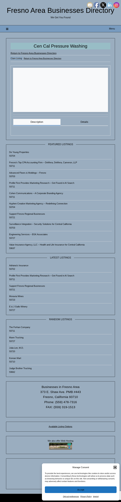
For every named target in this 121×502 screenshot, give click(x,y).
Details (84, 122)
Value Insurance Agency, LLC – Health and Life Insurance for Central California (47, 244)
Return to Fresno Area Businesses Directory (34, 53)
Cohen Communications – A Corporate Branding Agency (36, 193)
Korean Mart (15, 358)
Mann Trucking (16, 337)
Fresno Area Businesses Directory (60, 10)
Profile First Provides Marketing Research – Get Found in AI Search (41, 183)
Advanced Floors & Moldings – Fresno (27, 173)
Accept (80, 489)
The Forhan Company (19, 327)
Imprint (96, 497)
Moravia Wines (16, 296)
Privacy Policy (86, 497)
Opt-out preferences (71, 497)
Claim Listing (16, 58)
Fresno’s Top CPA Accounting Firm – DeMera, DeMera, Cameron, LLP (43, 162)
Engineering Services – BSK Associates (28, 234)
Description (37, 122)
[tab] (36, 122)
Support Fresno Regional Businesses (27, 214)
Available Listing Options (60, 426)
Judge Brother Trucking (20, 368)
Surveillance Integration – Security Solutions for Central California (40, 224)
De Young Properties (19, 152)
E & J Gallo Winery (18, 306)
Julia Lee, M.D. (16, 348)
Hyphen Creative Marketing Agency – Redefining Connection (38, 203)
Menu (112, 28)
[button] (115, 467)
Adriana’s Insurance (18, 265)
